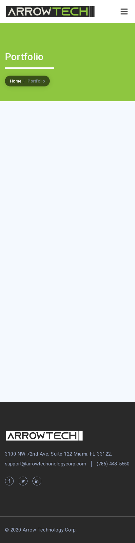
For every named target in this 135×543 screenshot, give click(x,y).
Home (16, 81)
